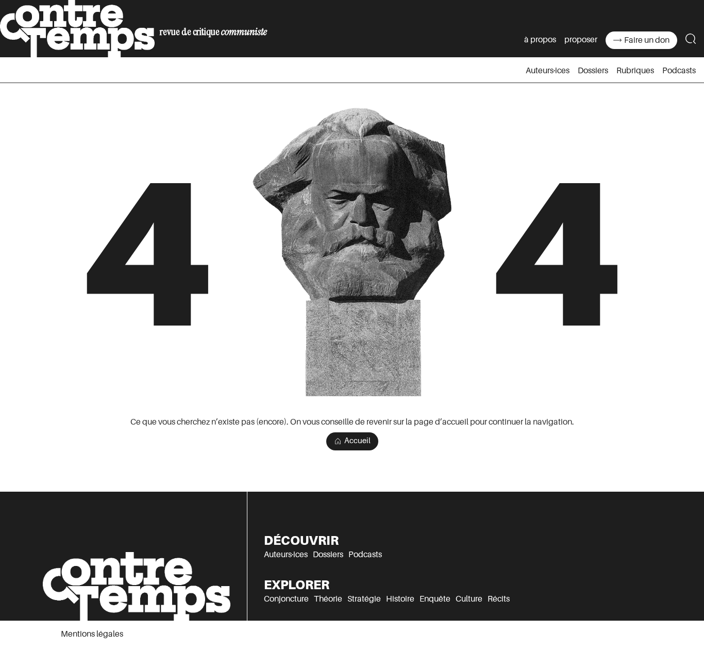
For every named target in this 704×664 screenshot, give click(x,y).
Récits (499, 599)
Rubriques (635, 70)
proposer (580, 39)
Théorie (328, 599)
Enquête (435, 599)
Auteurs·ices (547, 70)
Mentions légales (92, 634)
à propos (540, 39)
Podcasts (679, 70)
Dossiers (593, 70)
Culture (469, 599)
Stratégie (364, 599)
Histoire (400, 599)
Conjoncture (286, 599)
